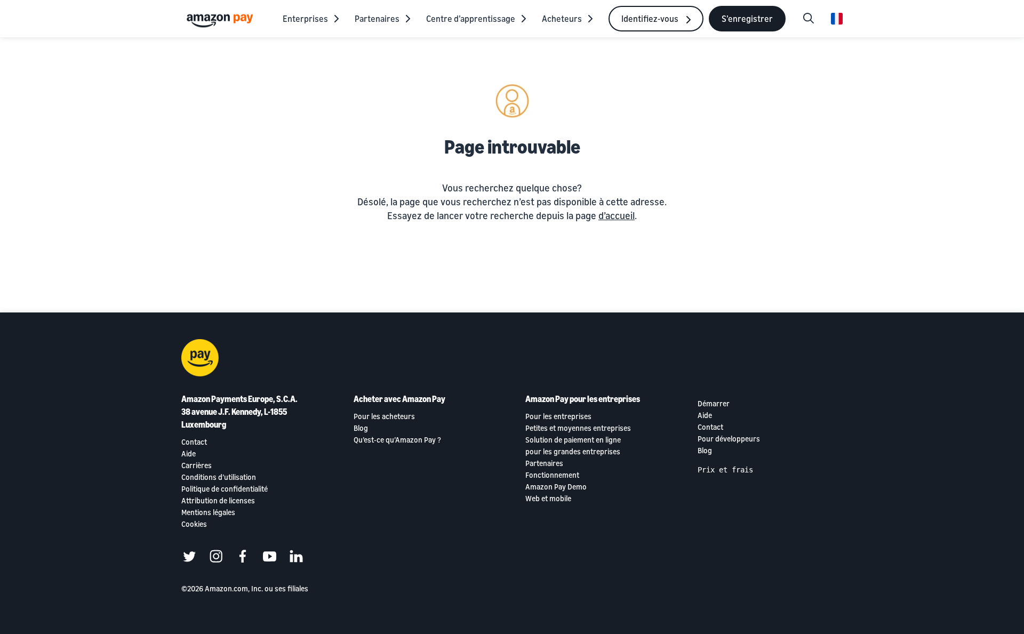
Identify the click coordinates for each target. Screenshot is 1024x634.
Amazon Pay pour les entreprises (582, 399)
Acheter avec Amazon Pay (399, 399)
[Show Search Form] (808, 18)
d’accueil (616, 215)
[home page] (221, 20)
